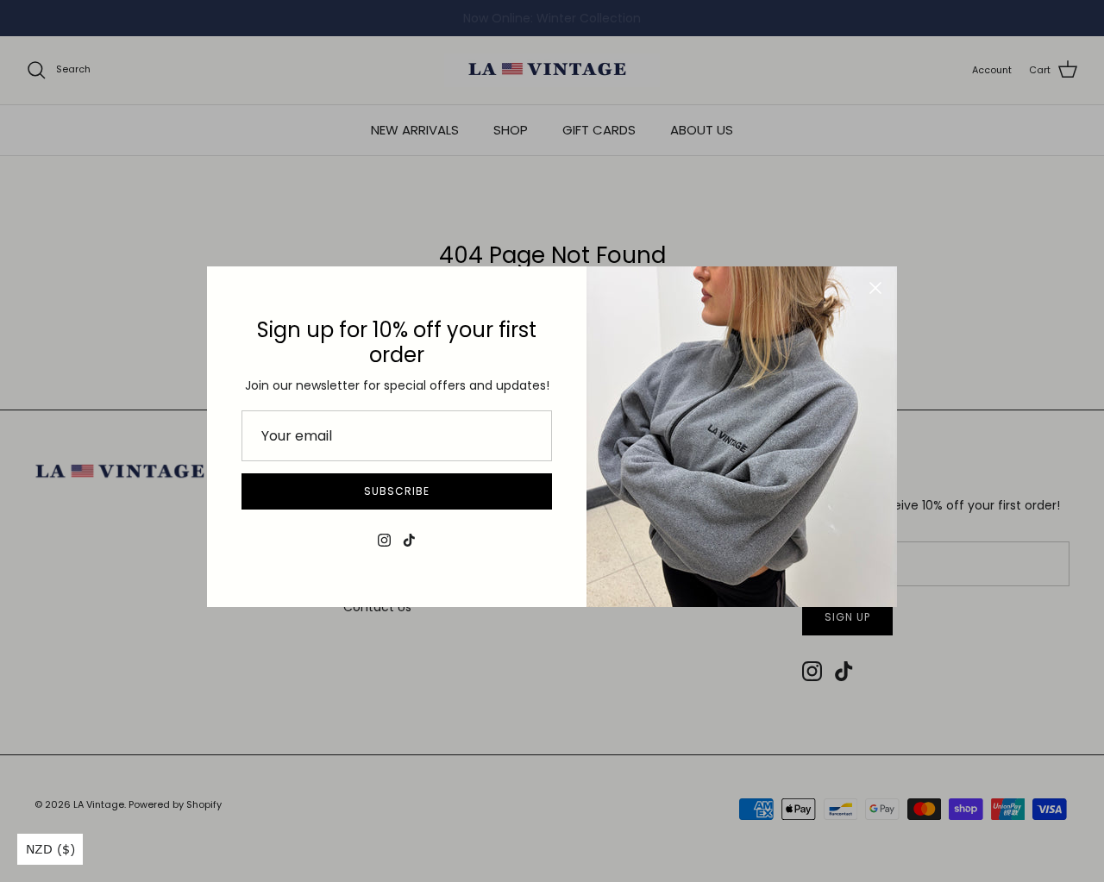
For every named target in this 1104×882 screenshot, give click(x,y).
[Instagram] (384, 540)
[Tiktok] (409, 540)
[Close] (875, 288)
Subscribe (397, 491)
